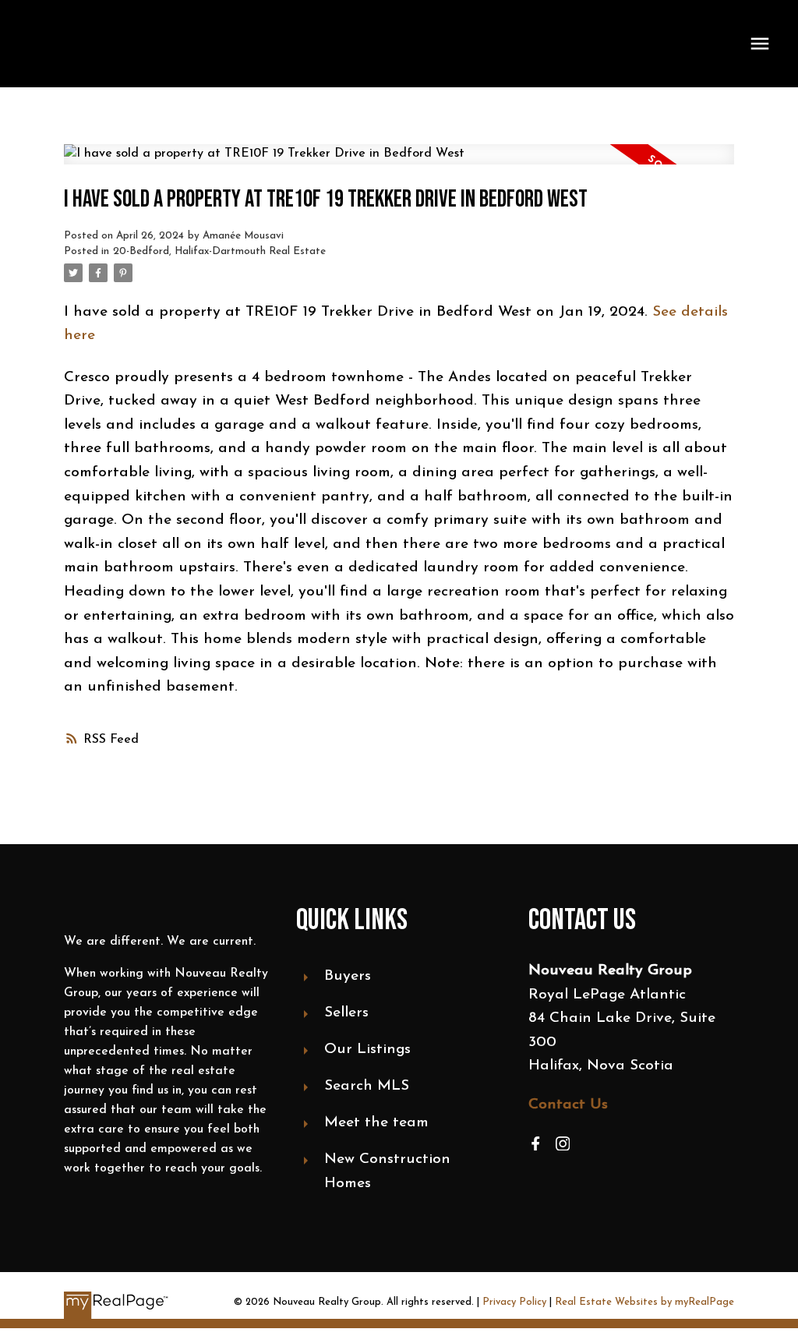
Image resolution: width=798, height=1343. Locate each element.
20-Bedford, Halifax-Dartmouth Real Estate (219, 251)
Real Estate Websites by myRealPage (644, 1302)
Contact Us (568, 1104)
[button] (535, 1143)
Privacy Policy (514, 1302)
